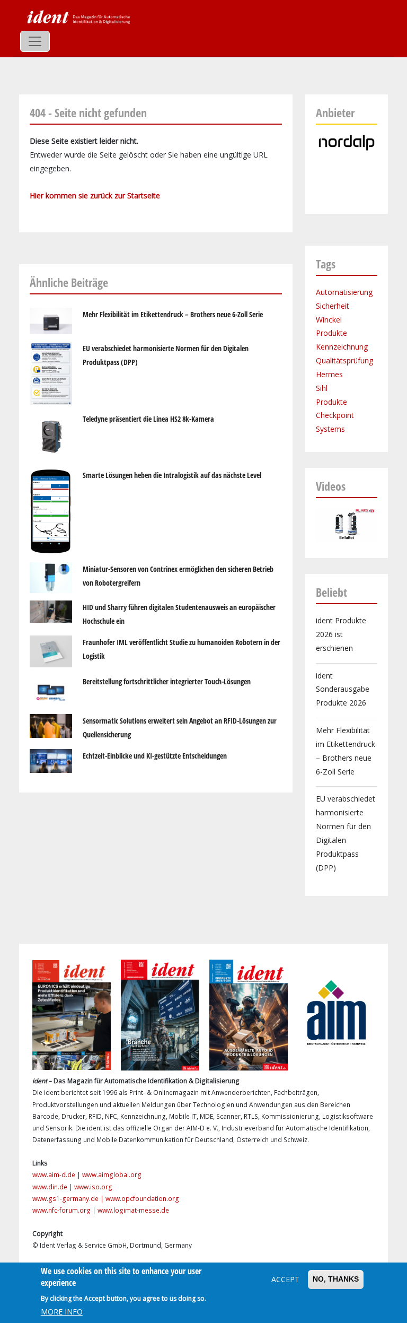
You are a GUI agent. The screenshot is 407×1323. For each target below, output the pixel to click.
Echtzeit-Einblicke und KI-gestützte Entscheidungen (155, 756)
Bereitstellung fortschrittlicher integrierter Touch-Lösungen (167, 681)
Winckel (329, 320)
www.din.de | (53, 1186)
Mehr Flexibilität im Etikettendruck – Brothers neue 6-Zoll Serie (173, 314)
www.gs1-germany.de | (68, 1198)
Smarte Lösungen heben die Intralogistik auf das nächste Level (172, 475)
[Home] (77, 16)
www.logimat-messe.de (133, 1210)
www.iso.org (93, 1186)
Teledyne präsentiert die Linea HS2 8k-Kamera (148, 419)
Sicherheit (332, 306)
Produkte (331, 333)
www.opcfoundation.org (142, 1198)
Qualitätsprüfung (344, 360)
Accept (285, 1279)
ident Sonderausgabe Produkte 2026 (342, 689)
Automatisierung (344, 292)
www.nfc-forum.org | (65, 1210)
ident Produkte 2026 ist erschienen (341, 634)
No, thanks (336, 1279)
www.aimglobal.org (111, 1174)
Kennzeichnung (342, 347)
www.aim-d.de (53, 1174)
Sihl (322, 388)
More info (62, 1312)
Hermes (329, 374)
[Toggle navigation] (35, 41)
